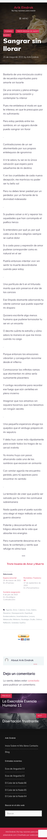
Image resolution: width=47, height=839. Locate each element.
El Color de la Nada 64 (15, 796)
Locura (31, 616)
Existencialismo (9, 616)
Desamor (7, 613)
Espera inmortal (9, 578)
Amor (15, 610)
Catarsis (21, 610)
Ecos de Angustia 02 (15, 775)
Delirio (33, 610)
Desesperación (18, 613)
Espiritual (28, 613)
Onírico (39, 619)
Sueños (22, 623)
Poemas (8, 31)
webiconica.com (37, 835)
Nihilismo (16, 619)
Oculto (32, 619)
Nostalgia (25, 619)
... (35, 662)
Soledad (15, 623)
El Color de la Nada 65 (15, 790)
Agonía (9, 610)
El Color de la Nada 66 (15, 783)
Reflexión (7, 623)
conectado (33, 680)
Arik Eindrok (23, 7)
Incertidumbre (22, 616)
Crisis (28, 610)
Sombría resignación (11, 592)
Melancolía (7, 619)
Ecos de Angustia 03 (15, 768)
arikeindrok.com (9, 835)
